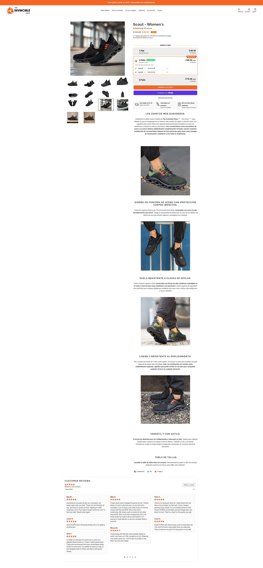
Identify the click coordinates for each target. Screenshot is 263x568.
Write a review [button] (189, 485)
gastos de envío (141, 36)
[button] (138, 28)
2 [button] (127, 557)
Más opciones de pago (165, 98)
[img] (85, 499)
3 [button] (130, 557)
